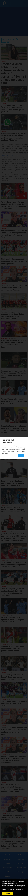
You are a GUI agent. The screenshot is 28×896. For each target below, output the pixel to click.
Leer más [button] (20, 889)
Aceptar (21, 456)
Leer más (5, 456)
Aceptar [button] (8, 893)
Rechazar (13, 456)
